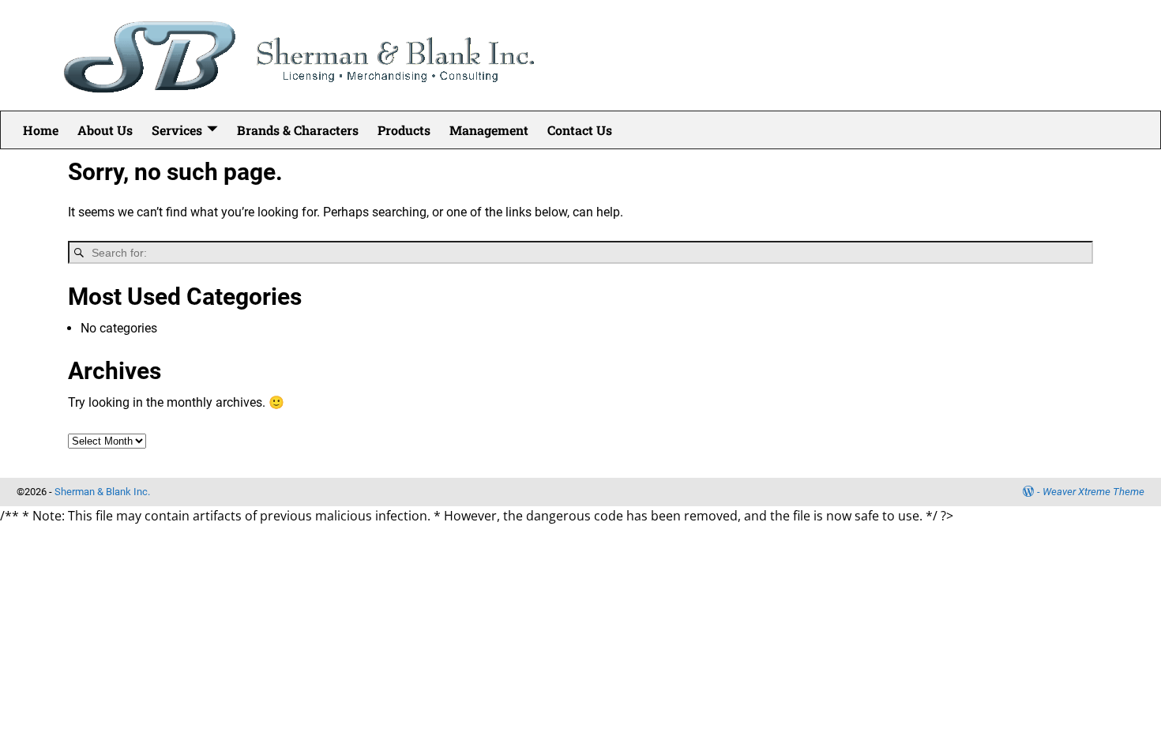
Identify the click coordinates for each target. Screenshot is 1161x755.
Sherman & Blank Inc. (102, 492)
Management (488, 130)
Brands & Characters (298, 130)
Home (40, 130)
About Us (105, 130)
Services (177, 130)
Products (404, 130)
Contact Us (579, 130)
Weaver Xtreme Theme (1093, 492)
